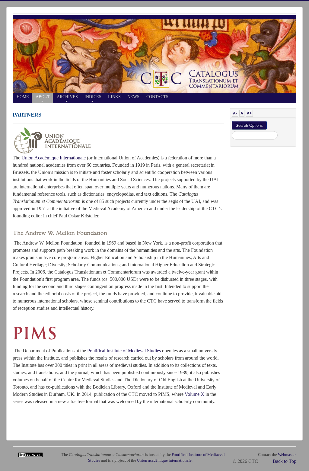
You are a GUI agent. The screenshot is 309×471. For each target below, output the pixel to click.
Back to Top (284, 461)
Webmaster (286, 455)
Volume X (194, 394)
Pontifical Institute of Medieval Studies (124, 350)
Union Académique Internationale (53, 157)
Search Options (249, 125)
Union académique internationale (164, 460)
